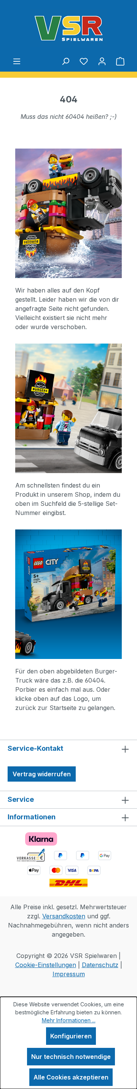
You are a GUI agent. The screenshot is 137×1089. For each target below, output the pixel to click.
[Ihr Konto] (102, 61)
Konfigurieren (71, 1036)
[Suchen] (65, 61)
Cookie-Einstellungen (45, 965)
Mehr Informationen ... (69, 1020)
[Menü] (17, 61)
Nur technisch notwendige (71, 1056)
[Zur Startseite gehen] (68, 28)
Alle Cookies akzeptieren (70, 1077)
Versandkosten (63, 916)
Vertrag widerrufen (42, 774)
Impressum (69, 974)
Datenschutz (100, 965)
